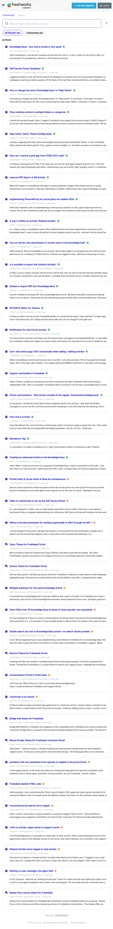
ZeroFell (13, 312)
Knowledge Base (21, 51)
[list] (24, 50)
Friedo (12, 505)
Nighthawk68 (15, 442)
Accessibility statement (55, 922)
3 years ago (34, 51)
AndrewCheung (16, 788)
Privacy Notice (78, 922)
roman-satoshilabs (17, 809)
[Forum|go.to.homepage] (19, 6)
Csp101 (13, 613)
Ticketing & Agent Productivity (35, 72)
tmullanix (13, 701)
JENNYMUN (14, 355)
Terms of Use (34, 922)
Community (8, 15)
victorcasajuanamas (18, 592)
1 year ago (37, 94)
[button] (3, 6)
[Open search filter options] (106, 23)
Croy (11, 377)
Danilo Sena (14, 679)
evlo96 (12, 225)
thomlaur (13, 635)
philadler (13, 290)
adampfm (13, 181)
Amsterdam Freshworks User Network (37, 268)
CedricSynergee (16, 483)
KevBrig (13, 203)
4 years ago (43, 116)
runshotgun (14, 421)
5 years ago (49, 399)
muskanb (13, 138)
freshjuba (13, 831)
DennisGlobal (15, 268)
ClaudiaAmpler (15, 116)
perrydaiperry (15, 159)
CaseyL (12, 246)
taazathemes (15, 548)
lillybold (13, 94)
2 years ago (53, 72)
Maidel (12, 766)
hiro (11, 51)
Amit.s (12, 461)
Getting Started (28, 159)
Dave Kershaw (15, 72)
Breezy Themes (15, 722)
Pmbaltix (13, 875)
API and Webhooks (24, 526)
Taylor (12, 526)
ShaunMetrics (15, 334)
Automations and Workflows (30, 875)
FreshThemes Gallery (27, 138)
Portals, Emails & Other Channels (31, 203)
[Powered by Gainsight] (56, 916)
